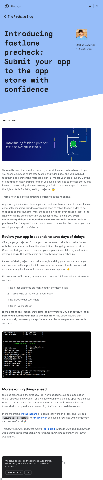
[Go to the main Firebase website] (7, 5)
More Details (14, 472)
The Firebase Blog (20, 17)
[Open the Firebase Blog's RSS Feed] (96, 6)
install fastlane (29, 413)
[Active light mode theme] (90, 6)
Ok (28, 472)
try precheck (40, 417)
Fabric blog (48, 428)
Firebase (16, 6)
